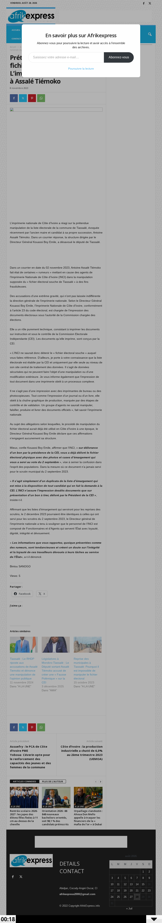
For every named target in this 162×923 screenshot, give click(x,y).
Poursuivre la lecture (81, 68)
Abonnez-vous (119, 57)
